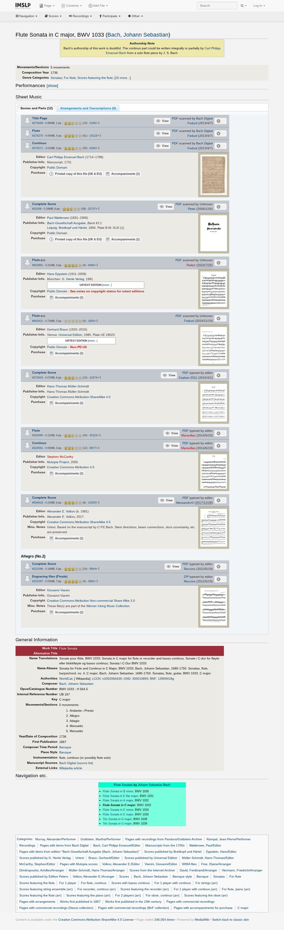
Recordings (27, 845)
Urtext (79, 858)
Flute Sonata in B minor (118, 791)
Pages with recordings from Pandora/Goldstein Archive (163, 839)
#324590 (37, 435)
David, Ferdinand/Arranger (198, 870)
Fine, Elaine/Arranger (216, 864)
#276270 (37, 135)
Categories (24, 839)
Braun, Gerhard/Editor (104, 858)
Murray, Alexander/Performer (55, 839)
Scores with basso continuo (130, 883)
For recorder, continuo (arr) (96, 889)
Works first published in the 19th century (133, 901)
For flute (70, 78)
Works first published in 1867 (80, 901)
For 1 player (67, 883)
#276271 (37, 148)
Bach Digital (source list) (76, 763)
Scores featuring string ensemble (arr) (46, 889)
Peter (191, 209)
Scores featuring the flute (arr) (40, 895)
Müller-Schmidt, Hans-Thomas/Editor (208, 858)
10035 (92, 502)
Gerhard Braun (57, 329)
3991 (91, 581)
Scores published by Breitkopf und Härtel (172, 851)
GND (127, 678)
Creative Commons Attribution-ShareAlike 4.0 (78, 397)
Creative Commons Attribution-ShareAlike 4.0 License (96, 919)
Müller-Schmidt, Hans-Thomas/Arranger (97, 870)
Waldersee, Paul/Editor (205, 845)
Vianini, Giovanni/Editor (161, 864)
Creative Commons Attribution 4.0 (70, 467)
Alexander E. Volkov (61, 511)
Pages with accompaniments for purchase (203, 908)
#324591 (37, 448)
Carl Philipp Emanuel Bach (65, 157)
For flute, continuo (93, 883)
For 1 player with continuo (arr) (195, 889)
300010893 (140, 678)
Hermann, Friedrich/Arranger (242, 870)
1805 (91, 321)
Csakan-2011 (188, 377)
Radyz (191, 265)
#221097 (37, 581)
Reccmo (189, 569)
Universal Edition (70, 335)
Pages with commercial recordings (190, 901)
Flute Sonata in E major (118, 814)
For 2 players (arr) (128, 895)
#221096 (37, 568)
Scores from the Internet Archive (152, 870)
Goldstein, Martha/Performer (101, 839)
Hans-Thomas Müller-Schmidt (68, 386)
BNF (153, 678)
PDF (175, 118)
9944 (93, 568)
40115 (93, 435)
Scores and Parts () (36, 108)
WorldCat (65, 678)
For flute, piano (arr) (236, 889)
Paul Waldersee (58, 217)
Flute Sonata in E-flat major (120, 796)
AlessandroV (185, 502)
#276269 (37, 123)
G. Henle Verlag (73, 279)
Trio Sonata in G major (117, 819)
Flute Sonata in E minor (118, 809)
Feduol (192, 123)
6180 (93, 148)
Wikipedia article (70, 768)
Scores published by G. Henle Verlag (45, 858)
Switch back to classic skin (230, 919)
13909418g (166, 678)
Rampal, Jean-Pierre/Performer (229, 839)
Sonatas (56, 78)
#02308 (36, 208)
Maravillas (188, 435)
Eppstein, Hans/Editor (221, 851)
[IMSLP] (24, 5)
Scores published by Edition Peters (43, 876)
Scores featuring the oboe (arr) (206, 895)
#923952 (37, 265)
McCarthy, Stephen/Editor (37, 864)
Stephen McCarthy (60, 456)
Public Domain (57, 167)
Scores (124, 876)
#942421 (37, 321)
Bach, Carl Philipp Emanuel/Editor (116, 845)
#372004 (37, 377)
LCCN (96, 678)
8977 (93, 448)
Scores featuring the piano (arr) (88, 895)
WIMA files (189, 864)
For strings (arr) (206, 883)
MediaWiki (202, 919)
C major (242, 908)
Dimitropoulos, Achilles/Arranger (41, 870)
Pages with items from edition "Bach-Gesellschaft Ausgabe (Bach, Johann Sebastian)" (79, 851)
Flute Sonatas (123, 785)
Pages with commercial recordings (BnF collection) (133, 908)
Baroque (65, 747)
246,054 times (164, 919)
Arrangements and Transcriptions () (88, 108)
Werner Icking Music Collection (108, 606)
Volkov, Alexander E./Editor (121, 864)
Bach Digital (204, 118)
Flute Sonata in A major (118, 800)
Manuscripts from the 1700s (165, 845)
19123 (93, 135)
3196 (93, 123)
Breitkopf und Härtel (73, 227)
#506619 (37, 502)
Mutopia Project (58, 462)
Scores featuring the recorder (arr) (144, 889)
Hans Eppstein (57, 274)
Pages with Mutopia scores (79, 864)
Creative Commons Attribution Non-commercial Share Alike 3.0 (91, 600)
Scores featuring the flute (95, 78)
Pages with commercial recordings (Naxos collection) (56, 908)
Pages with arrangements (37, 901)
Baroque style (182, 876)
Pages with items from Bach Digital (64, 845)
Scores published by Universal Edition (150, 858)
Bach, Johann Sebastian (137, 35)
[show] (52, 86)
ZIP (186, 576)
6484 (91, 265)
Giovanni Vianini (58, 590)
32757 (92, 208)
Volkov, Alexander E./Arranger (93, 876)
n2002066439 (112, 678)
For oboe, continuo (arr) (162, 895)
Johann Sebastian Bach (154, 785)
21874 (93, 377)
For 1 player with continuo (172, 883)
